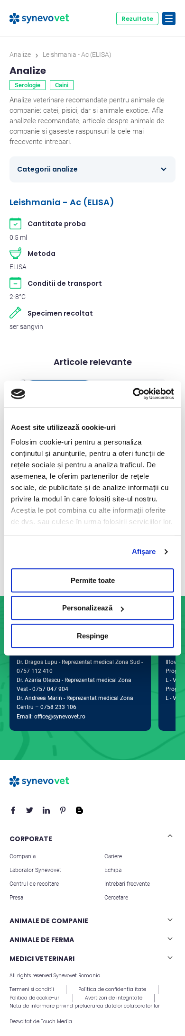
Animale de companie (48, 921)
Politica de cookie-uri (35, 997)
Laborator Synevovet (35, 870)
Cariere (113, 856)
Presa (16, 897)
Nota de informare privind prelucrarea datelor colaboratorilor (84, 1005)
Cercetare (116, 897)
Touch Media (56, 1021)
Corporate (30, 839)
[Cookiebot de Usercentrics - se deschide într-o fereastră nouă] (133, 394)
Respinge (92, 636)
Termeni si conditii (31, 989)
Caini (61, 85)
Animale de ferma (41, 940)
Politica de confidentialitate (112, 989)
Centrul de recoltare (34, 884)
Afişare (144, 551)
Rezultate (137, 18)
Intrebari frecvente (127, 884)
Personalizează (87, 608)
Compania (22, 856)
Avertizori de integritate (113, 997)
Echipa (112, 870)
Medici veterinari (41, 958)
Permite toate (93, 580)
